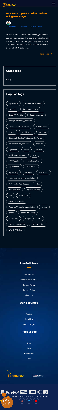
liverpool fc (43, 172)
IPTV (34, 155)
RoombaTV (12, 27)
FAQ (29, 348)
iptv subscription (32, 161)
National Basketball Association (22, 178)
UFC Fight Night (38, 224)
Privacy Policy (29, 290)
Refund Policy (29, 285)
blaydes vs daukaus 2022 (19, 126)
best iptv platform (30, 109)
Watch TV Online (15, 230)
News (24, 27)
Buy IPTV (42, 132)
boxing (12, 132)
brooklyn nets (26, 132)
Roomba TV (23, 195)
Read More (44, 54)
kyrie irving (13, 172)
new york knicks (33, 190)
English (40, 376)
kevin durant (31, 167)
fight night (13, 149)
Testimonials (29, 353)
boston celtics (41, 126)
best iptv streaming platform (20, 121)
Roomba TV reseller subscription (22, 207)
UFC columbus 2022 (17, 224)
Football (39, 149)
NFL (10, 195)
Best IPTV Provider (16, 115)
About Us (29, 295)
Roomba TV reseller (16, 201)
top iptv (28, 218)
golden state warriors (17, 155)
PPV (29, 358)
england (39, 144)
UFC (39, 218)
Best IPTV (12, 109)
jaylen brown (14, 167)
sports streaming (28, 213)
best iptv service (36, 115)
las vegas (28, 172)
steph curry (13, 218)
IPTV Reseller (14, 161)
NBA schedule (14, 190)
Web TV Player (29, 324)
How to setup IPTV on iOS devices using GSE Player (26, 15)
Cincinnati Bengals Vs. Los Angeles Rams (25, 138)
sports (11, 213)
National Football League (19, 184)
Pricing (29, 314)
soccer (44, 207)
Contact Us (29, 274)
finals (26, 149)
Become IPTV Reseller (33, 103)
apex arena (13, 103)
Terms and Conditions (29, 280)
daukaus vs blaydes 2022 (19, 144)
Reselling (29, 319)
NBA (37, 184)
